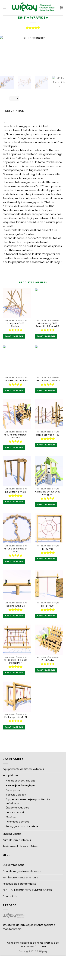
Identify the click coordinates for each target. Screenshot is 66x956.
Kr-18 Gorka (48, 660)
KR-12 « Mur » (47, 605)
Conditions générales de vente (22, 871)
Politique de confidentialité (19, 884)
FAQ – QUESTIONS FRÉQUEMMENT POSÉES (27, 890)
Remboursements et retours (20, 877)
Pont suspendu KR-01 (15, 717)
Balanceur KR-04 (16, 605)
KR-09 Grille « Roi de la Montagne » (15, 661)
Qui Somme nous (13, 865)
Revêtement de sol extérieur (20, 846)
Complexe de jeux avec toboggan (47, 493)
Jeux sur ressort (15, 812)
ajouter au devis (14, 336)
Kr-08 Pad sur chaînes (16, 380)
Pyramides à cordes (17, 821)
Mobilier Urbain (12, 833)
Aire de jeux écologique (20, 785)
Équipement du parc (17, 807)
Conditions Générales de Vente (25, 942)
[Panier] (61, 8)
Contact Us (10, 896)
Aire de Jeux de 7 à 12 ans (20, 780)
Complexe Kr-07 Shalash (15, 325)
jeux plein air (10, 775)
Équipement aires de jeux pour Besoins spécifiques (28, 801)
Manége (11, 817)
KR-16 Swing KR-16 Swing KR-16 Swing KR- (48, 325)
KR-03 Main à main (15, 492)
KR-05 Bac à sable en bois (15, 550)
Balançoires (13, 790)
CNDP (43, 946)
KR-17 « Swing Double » (48, 380)
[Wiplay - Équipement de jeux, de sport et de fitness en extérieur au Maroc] (33, 7)
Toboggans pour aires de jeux (23, 826)
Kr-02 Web (47, 549)
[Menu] (4, 8)
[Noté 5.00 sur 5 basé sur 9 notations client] (33, 27)
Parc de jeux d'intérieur (17, 840)
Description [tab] (14, 111)
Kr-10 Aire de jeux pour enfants (15, 436)
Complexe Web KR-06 (47, 435)
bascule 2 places (16, 794)
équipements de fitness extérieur (23, 769)
